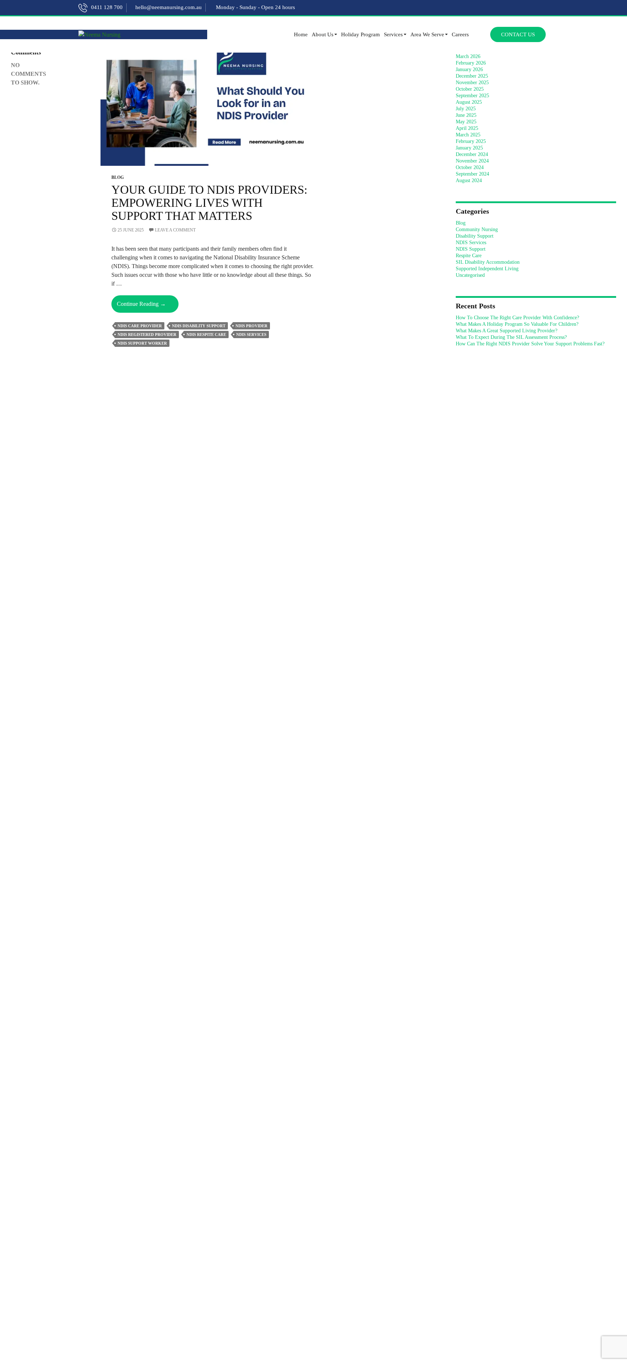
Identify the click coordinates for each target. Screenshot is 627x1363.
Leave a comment (175, 230)
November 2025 (472, 82)
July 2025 (466, 108)
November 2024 (472, 161)
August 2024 (469, 180)
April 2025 (467, 128)
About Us (322, 34)
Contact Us (518, 34)
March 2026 (468, 56)
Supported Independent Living (487, 268)
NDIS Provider (251, 326)
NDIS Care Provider (140, 326)
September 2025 (472, 95)
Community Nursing (477, 229)
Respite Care (468, 255)
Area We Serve (427, 34)
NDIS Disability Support (198, 326)
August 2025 (469, 102)
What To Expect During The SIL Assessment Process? (511, 337)
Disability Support (474, 236)
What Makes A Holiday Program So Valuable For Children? (517, 324)
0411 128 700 (107, 7)
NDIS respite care (206, 334)
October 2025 (470, 89)
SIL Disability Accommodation (488, 262)
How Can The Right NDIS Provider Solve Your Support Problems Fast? (530, 343)
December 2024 (472, 154)
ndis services (251, 334)
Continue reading (148, 306)
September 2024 (472, 174)
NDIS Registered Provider (147, 334)
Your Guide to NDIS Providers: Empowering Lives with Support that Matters (209, 202)
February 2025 (471, 141)
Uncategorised (470, 275)
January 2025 (469, 148)
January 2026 (469, 69)
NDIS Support (470, 249)
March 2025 (468, 134)
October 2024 (470, 167)
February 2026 (471, 63)
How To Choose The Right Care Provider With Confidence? (517, 317)
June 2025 (466, 115)
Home (301, 34)
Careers (460, 34)
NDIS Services (471, 242)
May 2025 (466, 121)
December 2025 (472, 76)
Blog (117, 177)
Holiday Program (360, 34)
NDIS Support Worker (142, 343)
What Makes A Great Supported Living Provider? (506, 330)
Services (393, 34)
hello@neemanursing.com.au (168, 7)
